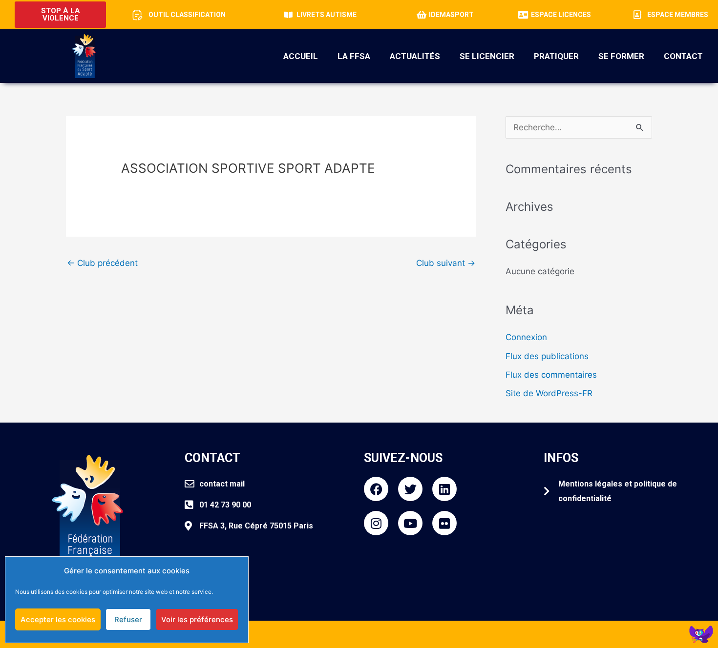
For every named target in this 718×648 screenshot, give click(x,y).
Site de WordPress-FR (549, 393)
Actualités (415, 56)
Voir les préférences (197, 619)
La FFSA (354, 56)
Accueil (300, 56)
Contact (683, 56)
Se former (621, 56)
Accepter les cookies (58, 619)
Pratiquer (556, 56)
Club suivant (445, 263)
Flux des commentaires (551, 375)
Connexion (526, 337)
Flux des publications (547, 356)
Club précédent (102, 263)
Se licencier (487, 56)
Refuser (128, 619)
